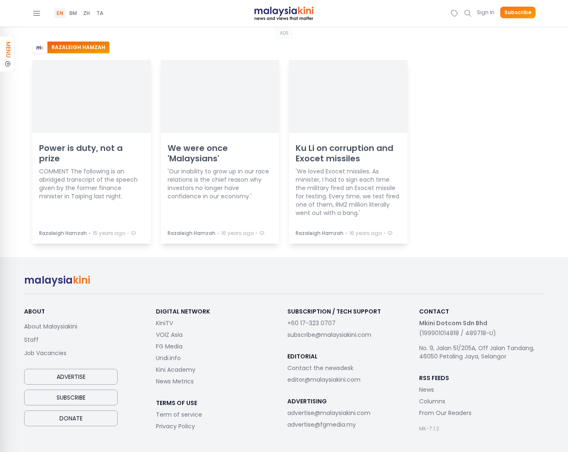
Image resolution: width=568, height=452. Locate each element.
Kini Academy (175, 370)
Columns (432, 401)
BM (73, 13)
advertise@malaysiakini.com (328, 413)
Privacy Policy (175, 426)
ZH (86, 13)
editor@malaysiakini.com (324, 379)
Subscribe (517, 12)
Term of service (179, 414)
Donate (71, 418)
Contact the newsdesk (320, 368)
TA (99, 13)
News (426, 389)
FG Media (169, 346)
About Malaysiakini (50, 326)
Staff (31, 340)
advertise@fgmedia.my (321, 424)
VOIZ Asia (169, 335)
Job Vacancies (45, 353)
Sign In (485, 12)
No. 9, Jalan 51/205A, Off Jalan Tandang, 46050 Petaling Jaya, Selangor (476, 352)
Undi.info (168, 358)
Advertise (71, 377)
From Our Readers (445, 413)
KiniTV (164, 323)
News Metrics (175, 381)
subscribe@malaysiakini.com (329, 335)
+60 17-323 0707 (311, 323)
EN (60, 13)
